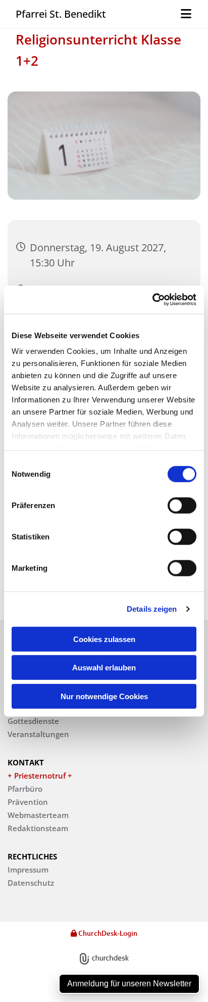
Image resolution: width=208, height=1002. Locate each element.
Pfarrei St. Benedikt (61, 14)
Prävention (28, 802)
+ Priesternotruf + (40, 775)
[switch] (182, 505)
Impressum (28, 869)
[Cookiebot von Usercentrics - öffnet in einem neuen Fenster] (152, 299)
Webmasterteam (38, 815)
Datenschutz (31, 883)
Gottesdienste (33, 721)
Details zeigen (152, 609)
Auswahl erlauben (104, 667)
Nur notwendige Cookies (104, 696)
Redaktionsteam (38, 828)
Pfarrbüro (25, 789)
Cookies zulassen (104, 638)
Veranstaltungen (38, 734)
